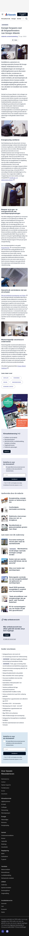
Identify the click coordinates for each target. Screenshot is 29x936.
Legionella (4, 841)
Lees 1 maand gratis (22, 14)
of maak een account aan (9, 639)
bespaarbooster (5, 247)
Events (3, 791)
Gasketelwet (4, 856)
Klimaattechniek (6, 798)
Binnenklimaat (5, 872)
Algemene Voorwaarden (16, 925)
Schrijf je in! (14, 479)
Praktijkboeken (5, 788)
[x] (2, 931)
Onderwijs (4, 884)
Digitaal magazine (6, 785)
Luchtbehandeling (6, 875)
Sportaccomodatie (6, 887)
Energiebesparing (16, 382)
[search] (26, 19)
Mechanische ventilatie (7, 878)
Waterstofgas (4, 819)
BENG (2, 853)
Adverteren (4, 793)
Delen (15, 40)
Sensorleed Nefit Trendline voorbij (12, 691)
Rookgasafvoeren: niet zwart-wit (11, 654)
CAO (2, 906)
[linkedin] (7, 931)
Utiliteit (3, 881)
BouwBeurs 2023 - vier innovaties (12, 703)
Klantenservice (5, 779)
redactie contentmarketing (9, 36)
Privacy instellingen (20, 927)
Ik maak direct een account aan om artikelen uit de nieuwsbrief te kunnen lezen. (15, 469)
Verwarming (16, 377)
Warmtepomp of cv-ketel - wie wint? (12, 706)
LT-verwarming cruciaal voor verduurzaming (15, 656)
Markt (3, 912)
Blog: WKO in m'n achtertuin (10, 713)
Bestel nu (7, 451)
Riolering (3, 844)
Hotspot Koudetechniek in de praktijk (13, 673)
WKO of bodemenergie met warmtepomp (13, 715)
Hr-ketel (3, 804)
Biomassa (4, 822)
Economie (4, 909)
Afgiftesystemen (5, 801)
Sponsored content (8, 386)
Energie (3, 816)
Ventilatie (5, 377)
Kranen (3, 838)
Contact (3, 782)
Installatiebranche (6, 900)
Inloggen (7, 635)
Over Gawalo (6, 771)
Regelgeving (5, 850)
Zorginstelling (5, 893)
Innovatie (3, 903)
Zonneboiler (4, 847)
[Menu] (2, 14)
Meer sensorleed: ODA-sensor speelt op (13, 675)
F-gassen (3, 859)
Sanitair (3, 832)
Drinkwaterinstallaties (7, 835)
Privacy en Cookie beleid (7, 927)
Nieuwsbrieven (7, 774)
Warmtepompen (5, 813)
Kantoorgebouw (5, 890)
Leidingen (4, 807)
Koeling (5, 382)
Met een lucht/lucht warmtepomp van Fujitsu (13, 295)
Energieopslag (5, 825)
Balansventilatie (5, 869)
